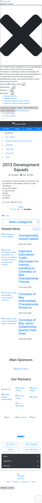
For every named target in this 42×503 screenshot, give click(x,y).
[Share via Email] (18, 209)
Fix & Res (5, 129)
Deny (20, 108)
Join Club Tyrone (31, 450)
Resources (10, 153)
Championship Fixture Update (29, 237)
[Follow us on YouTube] (24, 436)
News (17, 129)
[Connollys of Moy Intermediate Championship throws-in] (10, 296)
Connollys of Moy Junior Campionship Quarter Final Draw (27, 326)
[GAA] (7, 417)
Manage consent (7, 488)
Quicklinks (7, 461)
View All (36, 229)
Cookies (25, 482)
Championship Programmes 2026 (19, 141)
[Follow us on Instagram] (22, 436)
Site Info (6, 466)
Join (38, 129)
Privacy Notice (9, 116)
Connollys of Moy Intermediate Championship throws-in (28, 300)
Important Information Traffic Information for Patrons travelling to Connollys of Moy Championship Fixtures (29, 266)
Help (8, 482)
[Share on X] (15, 209)
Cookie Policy (9, 113)
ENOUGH (9, 145)
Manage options (10, 96)
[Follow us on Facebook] (19, 436)
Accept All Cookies (8, 108)
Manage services (10, 98)
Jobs (7, 157)
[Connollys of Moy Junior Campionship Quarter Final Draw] (10, 321)
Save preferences (7, 111)
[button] (21, 35)
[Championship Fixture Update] (10, 235)
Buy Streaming (31, 444)
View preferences (30, 108)
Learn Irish (10, 149)
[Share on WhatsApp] (21, 209)
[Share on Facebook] (12, 209)
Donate (29, 129)
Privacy (16, 482)
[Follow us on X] (21, 436)
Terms (33, 482)
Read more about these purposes (17, 103)
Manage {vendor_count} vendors (16, 101)
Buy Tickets (10, 137)
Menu (5, 456)
